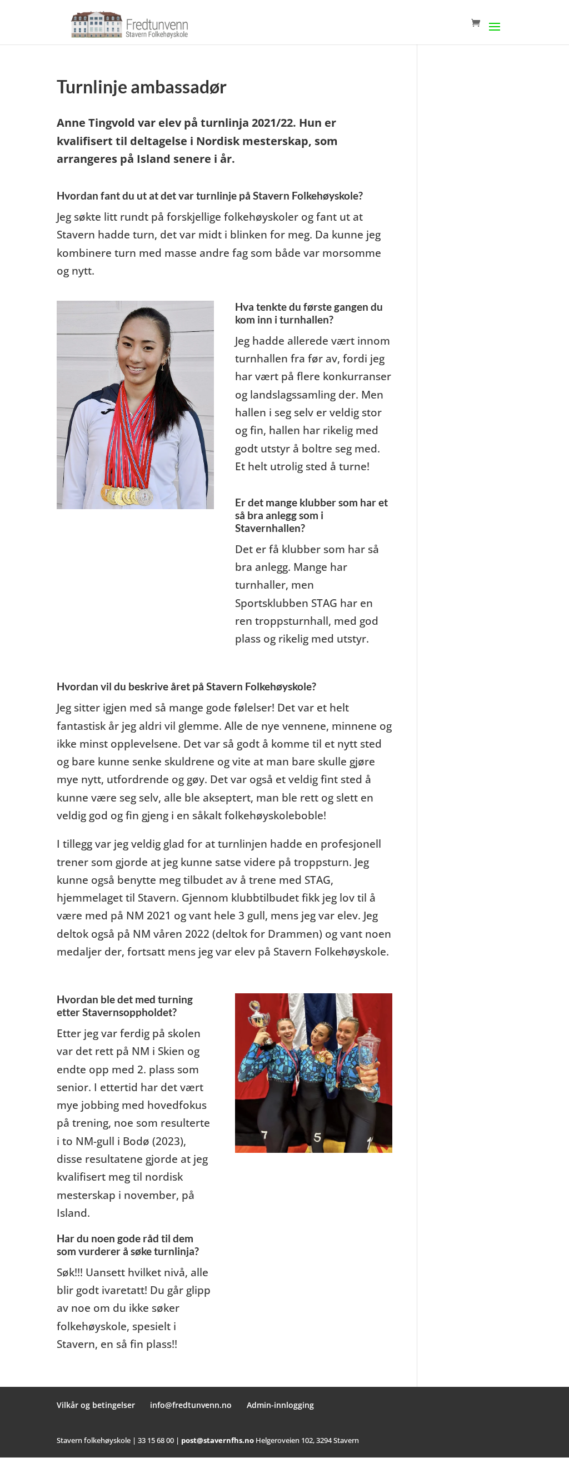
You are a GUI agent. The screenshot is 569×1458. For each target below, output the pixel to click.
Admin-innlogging (280, 1405)
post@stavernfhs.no (217, 1440)
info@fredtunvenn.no (191, 1405)
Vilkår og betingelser (96, 1405)
